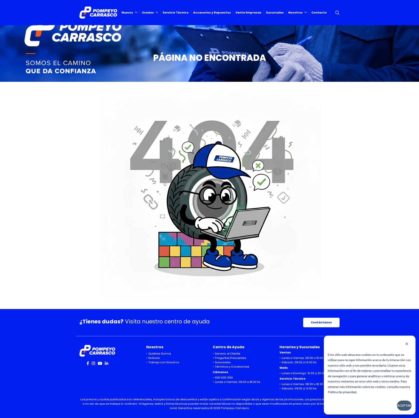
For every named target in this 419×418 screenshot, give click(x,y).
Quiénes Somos (159, 353)
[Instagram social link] (93, 363)
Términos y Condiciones (232, 367)
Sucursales (223, 362)
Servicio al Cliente (227, 353)
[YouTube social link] (99, 363)
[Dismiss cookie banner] (407, 344)
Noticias (154, 358)
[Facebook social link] (87, 363)
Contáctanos (321, 322)
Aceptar (404, 405)
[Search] (337, 12)
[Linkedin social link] (106, 363)
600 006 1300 (224, 377)
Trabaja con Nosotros (163, 362)
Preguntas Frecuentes (230, 358)
